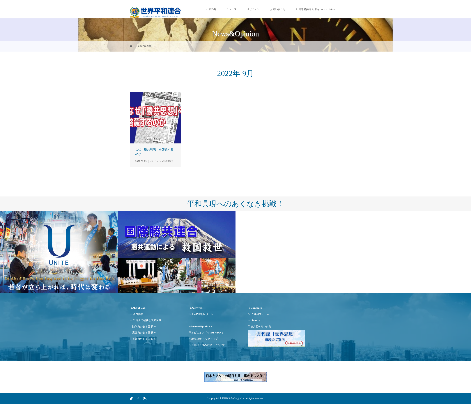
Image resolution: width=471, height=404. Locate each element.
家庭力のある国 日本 (144, 332)
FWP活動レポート (202, 314)
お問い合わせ (278, 9)
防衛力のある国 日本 (144, 326)
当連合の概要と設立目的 (147, 320)
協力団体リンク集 (261, 326)
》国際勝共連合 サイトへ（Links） (316, 9)
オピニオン (253, 9)
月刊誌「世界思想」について (208, 345)
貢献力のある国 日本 (144, 338)
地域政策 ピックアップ (204, 338)
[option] (59, 252)
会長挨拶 (138, 314)
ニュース (231, 9)
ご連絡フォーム (260, 314)
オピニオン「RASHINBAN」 (207, 332)
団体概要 (211, 9)
